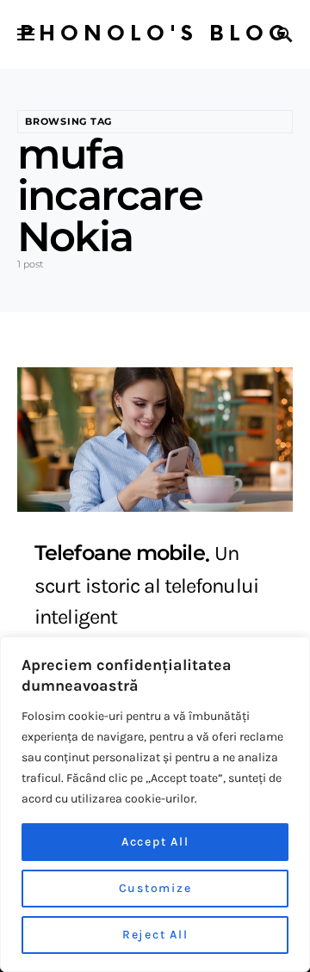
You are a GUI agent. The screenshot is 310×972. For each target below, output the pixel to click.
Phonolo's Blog (155, 34)
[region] (155, 804)
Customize (155, 888)
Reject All (155, 934)
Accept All (155, 841)
